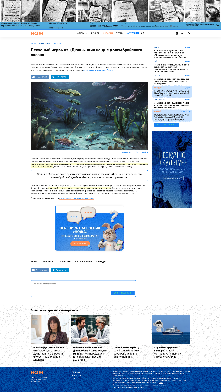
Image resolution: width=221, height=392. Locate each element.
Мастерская (132, 33)
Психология (159, 100)
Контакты (76, 375)
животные (65, 261)
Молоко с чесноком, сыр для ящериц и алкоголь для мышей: (90, 353)
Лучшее (95, 33)
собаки (157, 112)
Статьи (81, 33)
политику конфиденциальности (125, 387)
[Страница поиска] (189, 33)
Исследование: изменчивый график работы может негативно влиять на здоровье (171, 81)
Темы (74, 378)
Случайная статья (142, 33)
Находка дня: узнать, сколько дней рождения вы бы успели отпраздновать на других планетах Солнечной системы (171, 68)
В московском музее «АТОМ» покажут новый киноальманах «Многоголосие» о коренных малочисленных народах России (170, 53)
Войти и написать (122, 293)
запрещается (117, 380)
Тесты (119, 33)
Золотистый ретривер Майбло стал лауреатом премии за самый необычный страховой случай (171, 117)
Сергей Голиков (45, 43)
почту (161, 382)
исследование (84, 261)
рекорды (158, 88)
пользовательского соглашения (155, 385)
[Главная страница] (37, 33)
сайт (156, 61)
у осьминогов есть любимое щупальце (76, 198)
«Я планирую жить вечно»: (49, 353)
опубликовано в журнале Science (98, 70)
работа (157, 76)
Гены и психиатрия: (126, 352)
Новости (108, 33)
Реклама (76, 372)
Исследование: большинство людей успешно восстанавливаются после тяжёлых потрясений (171, 105)
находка (101, 261)
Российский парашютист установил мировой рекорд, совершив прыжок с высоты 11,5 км (172, 93)
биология (49, 261)
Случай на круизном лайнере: (169, 352)
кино (156, 47)
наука (33, 43)
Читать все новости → (166, 125)
